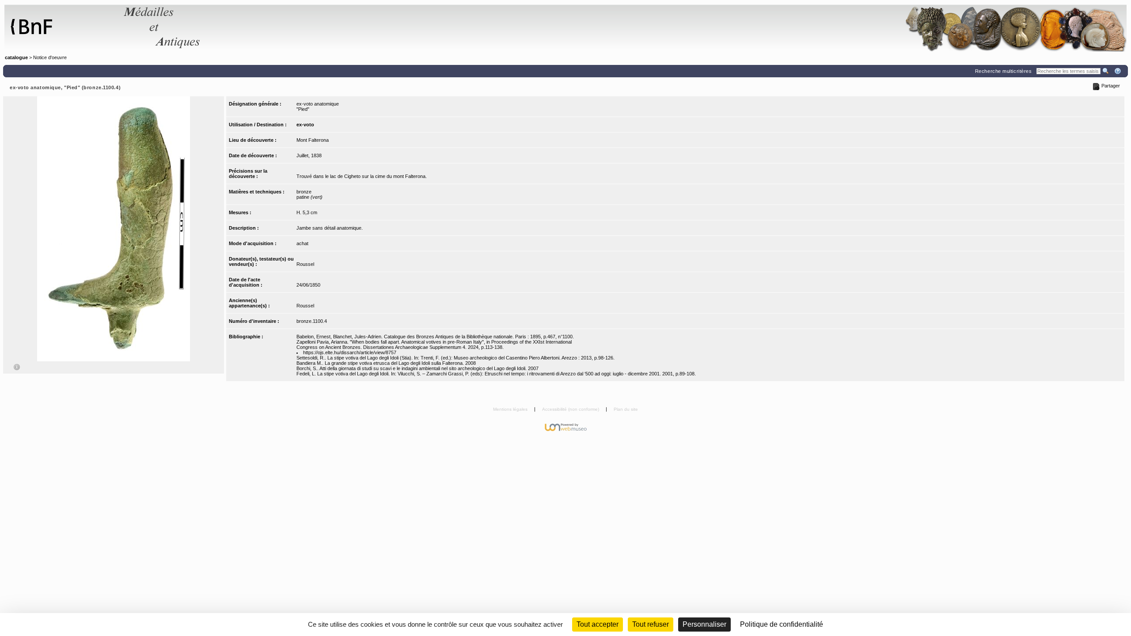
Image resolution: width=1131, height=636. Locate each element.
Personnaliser (704, 624)
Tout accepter (598, 624)
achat (302, 243)
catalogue (16, 57)
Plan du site (626, 409)
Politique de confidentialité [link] (781, 624)
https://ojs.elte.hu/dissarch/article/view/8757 (349, 352)
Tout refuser (650, 624)
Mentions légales (511, 409)
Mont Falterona (312, 140)
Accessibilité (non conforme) (571, 409)
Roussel (305, 264)
